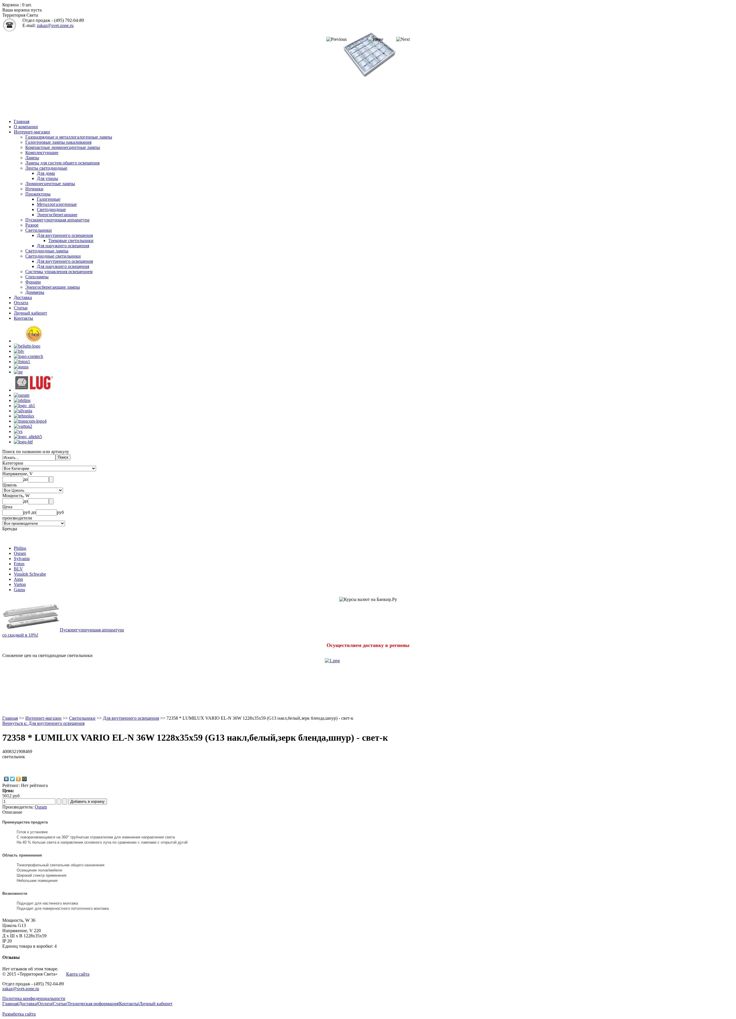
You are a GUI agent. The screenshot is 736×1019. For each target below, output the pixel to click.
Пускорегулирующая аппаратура (57, 219)
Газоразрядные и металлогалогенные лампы (68, 137)
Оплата (21, 302)
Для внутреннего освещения (65, 235)
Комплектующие (41, 152)
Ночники (34, 188)
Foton (19, 563)
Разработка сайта (19, 1014)
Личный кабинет (30, 313)
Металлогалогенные (57, 204)
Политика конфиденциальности (33, 998)
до (25, 479)
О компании (26, 126)
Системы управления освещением (59, 271)
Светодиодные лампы (46, 250)
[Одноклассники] (19, 779)
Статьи (21, 307)
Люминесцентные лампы (50, 183)
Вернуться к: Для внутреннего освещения (43, 723)
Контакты (23, 318)
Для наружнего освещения (63, 245)
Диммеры (34, 292)
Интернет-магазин (32, 131)
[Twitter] (12, 779)
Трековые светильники (70, 240)
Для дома (46, 173)
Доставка (23, 297)
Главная (21, 121)
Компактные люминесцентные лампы (62, 147)
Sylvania (22, 558)
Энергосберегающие (57, 214)
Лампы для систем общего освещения (62, 162)
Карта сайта (77, 974)
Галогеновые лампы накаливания (58, 142)
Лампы (32, 157)
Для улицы (47, 178)
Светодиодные (51, 209)
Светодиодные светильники (53, 256)
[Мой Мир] (25, 779)
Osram (20, 553)
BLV (18, 568)
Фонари (33, 281)
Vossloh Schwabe (30, 574)
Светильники (38, 230)
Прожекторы (38, 193)
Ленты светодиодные (46, 168)
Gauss (19, 589)
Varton (20, 584)
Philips (20, 548)
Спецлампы (37, 276)
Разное (32, 225)
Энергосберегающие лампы (52, 287)
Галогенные (48, 199)
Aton (18, 579)
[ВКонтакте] (6, 779)
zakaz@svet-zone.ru (55, 25)
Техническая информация (93, 1003)
